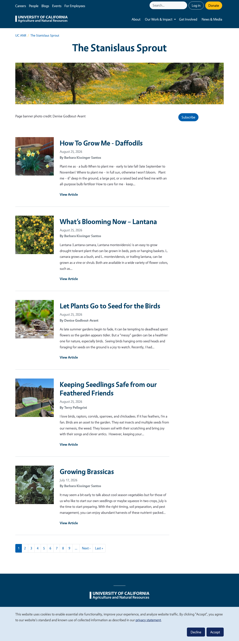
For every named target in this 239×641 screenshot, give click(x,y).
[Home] (41, 19)
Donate (213, 5)
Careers (20, 6)
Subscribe (188, 117)
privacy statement (148, 620)
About (136, 19)
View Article (69, 194)
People (33, 6)
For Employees (74, 6)
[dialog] (119, 623)
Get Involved (188, 19)
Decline (196, 632)
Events (56, 6)
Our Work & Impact (158, 19)
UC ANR (20, 35)
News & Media (212, 19)
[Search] (184, 5)
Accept (215, 632)
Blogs (45, 6)
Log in (196, 5)
